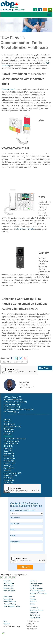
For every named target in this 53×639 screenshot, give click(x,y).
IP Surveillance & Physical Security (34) (19, 409)
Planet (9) (7, 470)
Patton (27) (8, 466)
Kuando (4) (8, 451)
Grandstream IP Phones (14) (15, 439)
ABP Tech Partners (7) (12, 397)
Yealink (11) (8, 483)
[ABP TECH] (9, 4)
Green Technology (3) (12, 404)
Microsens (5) (9, 453)
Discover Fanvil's (9, 89)
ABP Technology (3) (11, 412)
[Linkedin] (16, 358)
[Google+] (25, 358)
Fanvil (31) (8, 436)
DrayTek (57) (9, 429)
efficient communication (25, 229)
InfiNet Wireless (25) (11, 441)
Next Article (44, 368)
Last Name (15, 524)
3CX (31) (7, 419)
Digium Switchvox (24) (12, 426)
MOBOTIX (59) (9, 458)
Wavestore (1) (9, 480)
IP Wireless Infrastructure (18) (15, 402)
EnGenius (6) (9, 431)
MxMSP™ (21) (9, 463)
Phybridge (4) (9, 468)
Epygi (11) (7, 434)
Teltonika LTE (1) (10, 475)
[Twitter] (20, 358)
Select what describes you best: (23, 511)
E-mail (13, 536)
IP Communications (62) (13, 399)
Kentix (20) (8, 448)
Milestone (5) (9, 456)
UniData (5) (8, 478)
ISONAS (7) (8, 446)
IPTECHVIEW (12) (11, 444)
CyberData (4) (9, 424)
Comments (15, 542)
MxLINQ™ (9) (9, 461)
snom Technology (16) (12, 473)
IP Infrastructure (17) (12, 407)
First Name (15, 518)
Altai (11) (7, 422)
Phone (12, 530)
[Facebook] (11, 358)
